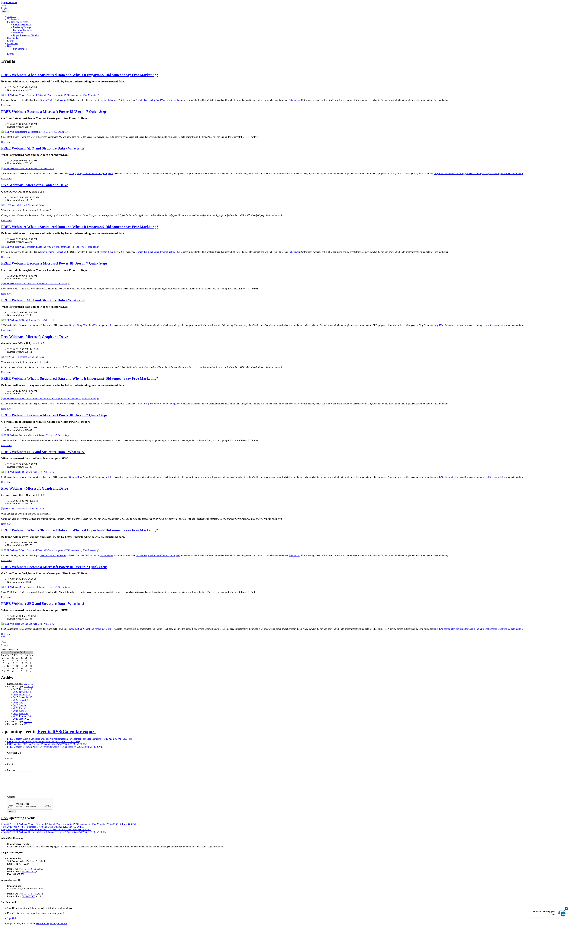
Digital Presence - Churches (26, 35)
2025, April (20, 710)
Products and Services (17, 22)
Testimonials (13, 19)
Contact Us (12, 43)
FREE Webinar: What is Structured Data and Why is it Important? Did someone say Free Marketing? (79, 75)
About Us (11, 16)
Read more (6, 105)
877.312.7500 (30, 869)
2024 (28, 721)
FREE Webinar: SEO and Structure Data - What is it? (43, 148)
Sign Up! (11, 918)
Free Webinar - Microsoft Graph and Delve (34, 185)
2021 (27, 724)
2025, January (21, 719)
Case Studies (13, 38)
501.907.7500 (28, 871)
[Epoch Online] (9, 2)
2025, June (19, 705)
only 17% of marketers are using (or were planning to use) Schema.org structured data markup (478, 173)
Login (4, 8)
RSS (3, 636)
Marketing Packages (22, 27)
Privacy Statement (58, 923)
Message (11, 770)
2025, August (21, 700)
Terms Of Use (42, 923)
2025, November (22, 692)
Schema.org (294, 100)
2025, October (21, 694)
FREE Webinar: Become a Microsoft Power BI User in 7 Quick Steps (54, 112)
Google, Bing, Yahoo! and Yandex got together (158, 100)
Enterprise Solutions (22, 30)
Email (10, 764)
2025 (28, 686)
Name (10, 758)
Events (10, 40)
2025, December (22, 689)
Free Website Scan (22, 24)
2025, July (19, 702)
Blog (9, 46)
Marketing (18, 32)
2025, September (22, 697)
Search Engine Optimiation (53, 100)
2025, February (22, 716)
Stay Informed (20, 48)
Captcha (11, 796)
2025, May (19, 708)
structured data (106, 100)
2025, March (20, 713)
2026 (28, 684)
